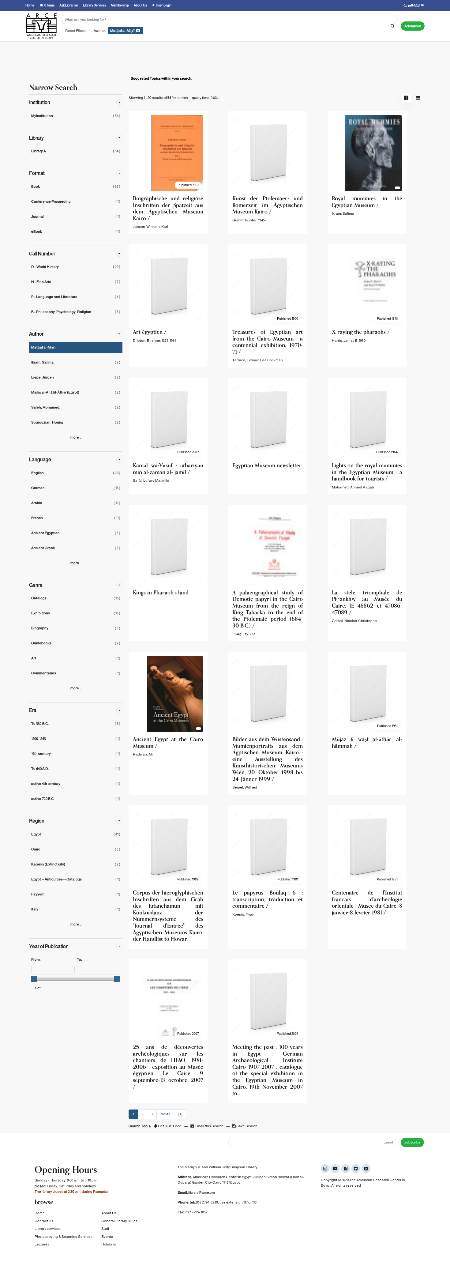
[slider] (34, 979)
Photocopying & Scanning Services (63, 1236)
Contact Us (44, 1221)
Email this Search (209, 1126)
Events (107, 1236)
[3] (180, 1114)
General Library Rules (119, 1221)
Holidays (108, 1244)
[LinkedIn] (366, 1168)
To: (79, 959)
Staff (105, 1228)
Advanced (412, 26)
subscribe (412, 1142)
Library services (48, 1228)
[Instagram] (325, 1168)
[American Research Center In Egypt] (41, 26)
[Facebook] (345, 1168)
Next (164, 1114)
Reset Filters (75, 30)
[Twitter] (355, 1168)
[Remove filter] (138, 30)
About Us (109, 1213)
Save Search (246, 1126)
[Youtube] (335, 1168)
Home (40, 1213)
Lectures (42, 1244)
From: (35, 959)
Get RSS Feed (169, 1126)
